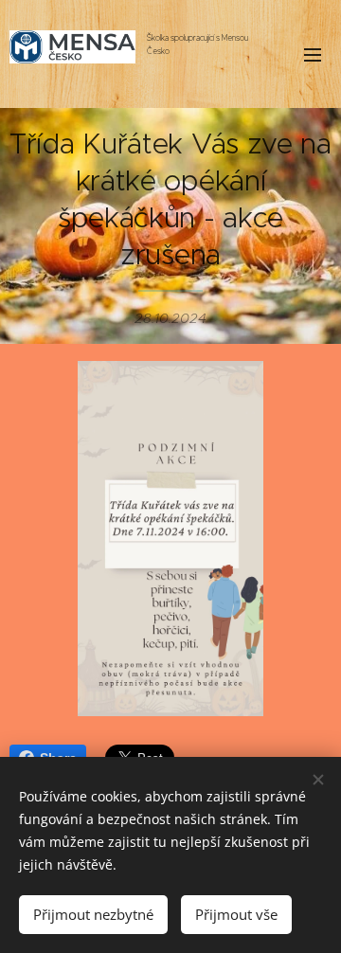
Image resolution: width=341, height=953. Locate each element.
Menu (313, 54)
